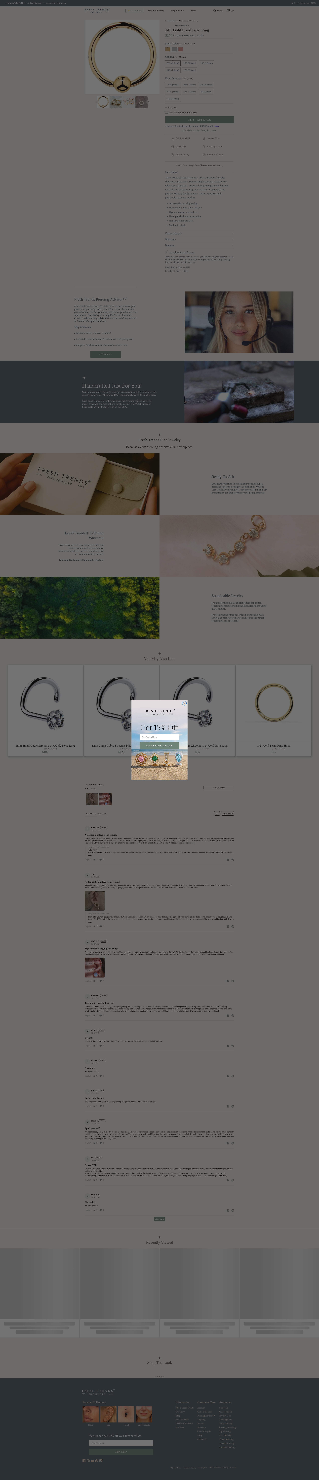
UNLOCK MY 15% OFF (159, 745)
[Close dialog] (184, 703)
